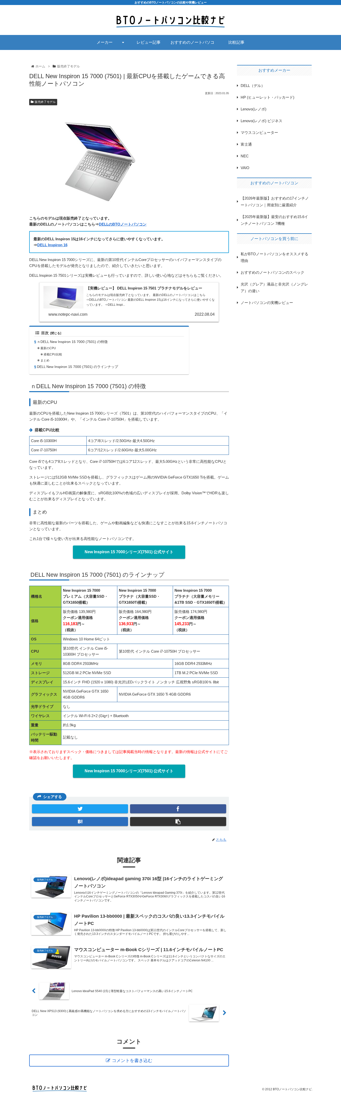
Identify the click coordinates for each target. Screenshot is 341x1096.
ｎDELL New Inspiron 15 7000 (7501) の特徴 (72, 342)
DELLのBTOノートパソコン (123, 224)
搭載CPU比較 (53, 354)
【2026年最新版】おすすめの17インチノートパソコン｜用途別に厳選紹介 (275, 201)
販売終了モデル (45, 102)
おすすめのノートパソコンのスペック (272, 272)
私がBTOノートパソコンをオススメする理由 (274, 257)
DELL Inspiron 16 (52, 245)
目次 (45, 333)
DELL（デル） (253, 85)
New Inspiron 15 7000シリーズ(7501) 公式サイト (129, 552)
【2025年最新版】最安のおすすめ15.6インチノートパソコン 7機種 (274, 220)
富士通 (246, 144)
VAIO (245, 168)
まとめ (44, 360)
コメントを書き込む (132, 1060)
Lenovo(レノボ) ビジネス (261, 121)
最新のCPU (48, 348)
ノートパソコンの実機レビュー (267, 302)
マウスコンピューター (259, 132)
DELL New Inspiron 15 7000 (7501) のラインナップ (77, 367)
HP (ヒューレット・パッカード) (267, 97)
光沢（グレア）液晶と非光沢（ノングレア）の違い (274, 287)
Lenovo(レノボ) (253, 109)
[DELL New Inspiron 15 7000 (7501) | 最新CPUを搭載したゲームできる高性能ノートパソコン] (80, 821)
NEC (245, 156)
